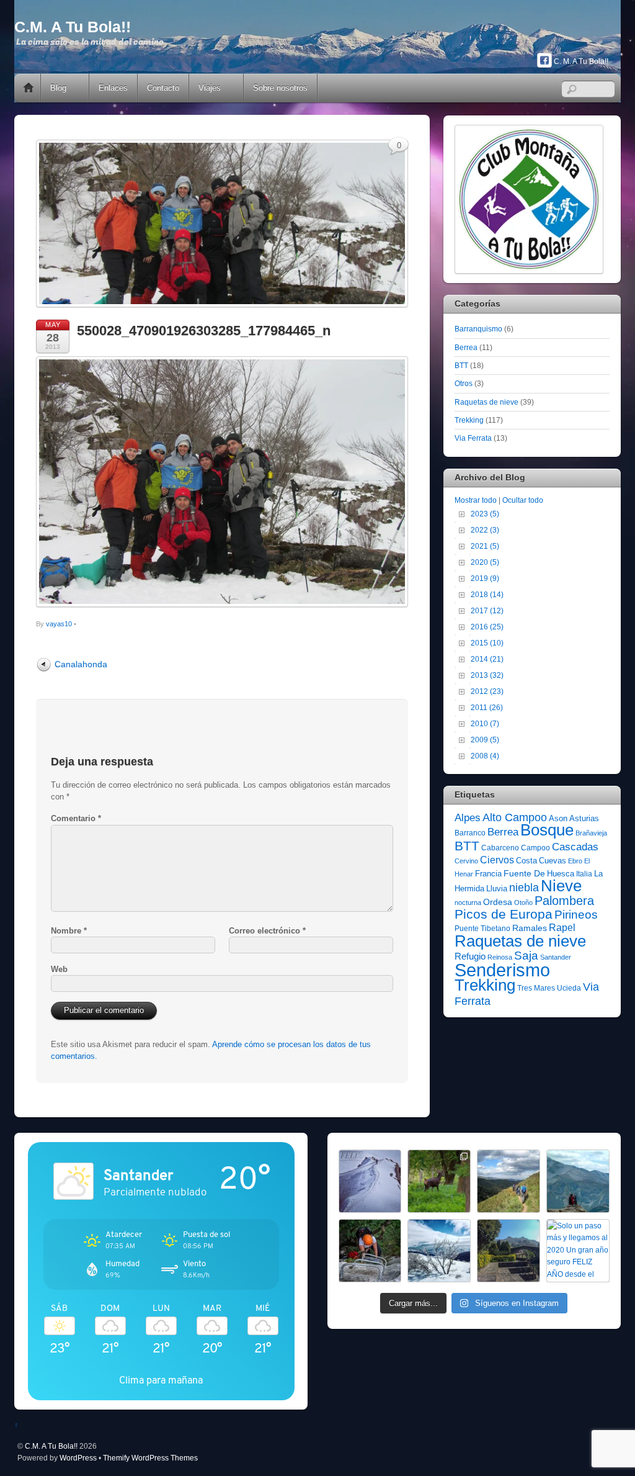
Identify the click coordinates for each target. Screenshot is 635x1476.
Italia (584, 874)
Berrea (466, 347)
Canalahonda (81, 664)
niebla (524, 887)
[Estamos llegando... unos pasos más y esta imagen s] (508, 1181)
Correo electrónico (267, 930)
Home (28, 88)
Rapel (562, 927)
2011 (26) (487, 707)
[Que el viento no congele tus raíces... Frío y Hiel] (439, 1250)
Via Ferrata (473, 438)
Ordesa (497, 902)
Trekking (469, 420)
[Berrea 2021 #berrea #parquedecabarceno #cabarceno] (439, 1181)
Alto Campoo (514, 817)
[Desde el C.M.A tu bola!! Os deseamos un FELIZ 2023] (370, 1181)
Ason (558, 818)
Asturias (584, 818)
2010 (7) (485, 723)
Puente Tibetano (482, 928)
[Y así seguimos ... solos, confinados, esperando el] (578, 1181)
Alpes (468, 818)
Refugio (470, 956)
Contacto (163, 87)
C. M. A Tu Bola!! (580, 61)
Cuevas (552, 860)
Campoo (535, 848)
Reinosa (499, 957)
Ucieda (569, 988)
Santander (555, 957)
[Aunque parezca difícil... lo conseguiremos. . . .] (370, 1250)
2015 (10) (487, 643)
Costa (526, 860)
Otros (464, 383)
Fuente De (524, 873)
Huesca (560, 873)
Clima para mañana (161, 1380)
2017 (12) (487, 610)
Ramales (529, 928)
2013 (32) (487, 675)
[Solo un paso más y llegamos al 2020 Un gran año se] (578, 1250)
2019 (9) (485, 578)
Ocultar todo (522, 500)
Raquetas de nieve (486, 402)
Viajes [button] (209, 87)
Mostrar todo (476, 500)
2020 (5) (485, 562)
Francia (488, 873)
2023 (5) (485, 514)
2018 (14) (487, 594)
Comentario (76, 818)
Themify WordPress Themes (150, 1458)
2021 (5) (485, 546)
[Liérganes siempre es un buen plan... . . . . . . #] (508, 1250)
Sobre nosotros (280, 87)
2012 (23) (487, 691)
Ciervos (497, 860)
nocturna (468, 902)
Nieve (561, 885)
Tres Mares (536, 988)
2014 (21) (487, 659)
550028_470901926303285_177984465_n (204, 330)
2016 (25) (487, 627)
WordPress (78, 1458)
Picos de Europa (504, 914)
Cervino (466, 861)
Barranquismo (478, 329)
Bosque (547, 830)
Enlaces (113, 87)
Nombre (69, 930)
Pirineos (576, 914)
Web (59, 969)
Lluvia (496, 888)
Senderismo (502, 970)
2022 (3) (485, 530)
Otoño (523, 902)
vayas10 (59, 624)
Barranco (470, 833)
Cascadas (575, 847)
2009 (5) (485, 740)
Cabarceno (500, 848)
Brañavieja (591, 833)
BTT (461, 365)
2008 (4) (485, 756)
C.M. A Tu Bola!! (51, 1446)
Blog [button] (58, 87)
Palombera (564, 900)
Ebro (575, 861)
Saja (526, 955)
